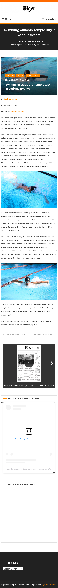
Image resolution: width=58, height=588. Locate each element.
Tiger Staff (24, 80)
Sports (20, 75)
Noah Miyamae (10, 99)
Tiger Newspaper (13, 469)
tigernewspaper (29, 469)
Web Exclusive (32, 75)
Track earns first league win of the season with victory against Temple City (44, 334)
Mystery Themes (49, 584)
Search (50, 19)
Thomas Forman (17, 111)
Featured (10, 75)
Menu (8, 19)
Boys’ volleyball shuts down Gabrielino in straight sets (16, 334)
